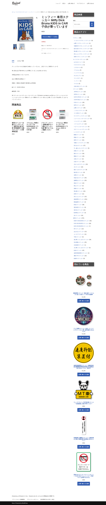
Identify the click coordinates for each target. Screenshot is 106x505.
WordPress (25, 503)
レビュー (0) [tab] (20, 60)
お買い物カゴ (71, 3)
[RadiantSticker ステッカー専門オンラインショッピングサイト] (16, 3)
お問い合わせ (90, 3)
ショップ (58, 3)
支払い (64, 3)
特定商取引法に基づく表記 (47, 499)
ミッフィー (31, 12)
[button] (36, 18)
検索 (74, 20)
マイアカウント (81, 3)
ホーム (13, 12)
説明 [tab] (13, 60)
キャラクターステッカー (21, 12)
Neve (13, 503)
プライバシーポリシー (32, 499)
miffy (45, 53)
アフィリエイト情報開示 (18, 499)
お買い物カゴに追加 (83, 300)
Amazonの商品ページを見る (50, 36)
